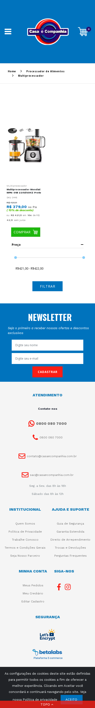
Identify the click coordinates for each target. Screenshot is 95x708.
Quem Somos (25, 523)
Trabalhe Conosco (25, 539)
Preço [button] (16, 244)
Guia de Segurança (70, 523)
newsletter (50, 317)
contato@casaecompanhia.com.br (52, 456)
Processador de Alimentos (45, 71)
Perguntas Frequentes (70, 555)
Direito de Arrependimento (70, 539)
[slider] (15, 257)
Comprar (22, 232)
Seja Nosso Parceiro (25, 555)
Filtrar (47, 286)
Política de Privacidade (25, 531)
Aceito (71, 699)
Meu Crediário (33, 593)
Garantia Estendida (70, 531)
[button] (47, 704)
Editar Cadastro (32, 601)
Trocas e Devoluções (70, 547)
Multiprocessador (17, 185)
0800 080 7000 (51, 423)
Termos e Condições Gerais (25, 547)
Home (12, 71)
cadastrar (47, 372)
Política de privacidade (40, 699)
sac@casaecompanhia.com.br (52, 475)
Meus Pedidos (33, 585)
